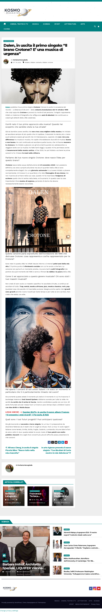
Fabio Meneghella (25, 571)
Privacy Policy (95, 604)
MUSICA (35, 24)
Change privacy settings (9, 611)
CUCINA (7, 29)
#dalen (27, 62)
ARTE (83, 24)
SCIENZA (46, 24)
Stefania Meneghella (20, 60)
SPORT (57, 24)
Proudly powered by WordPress (11, 602)
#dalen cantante (36, 62)
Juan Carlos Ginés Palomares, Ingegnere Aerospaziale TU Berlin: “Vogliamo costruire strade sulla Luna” (81, 548)
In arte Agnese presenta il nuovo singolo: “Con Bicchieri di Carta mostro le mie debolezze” (56, 450)
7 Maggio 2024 (10, 571)
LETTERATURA (70, 24)
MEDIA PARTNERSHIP (82, 604)
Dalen (7, 107)
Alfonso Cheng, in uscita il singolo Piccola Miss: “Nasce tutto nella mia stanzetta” (21, 450)
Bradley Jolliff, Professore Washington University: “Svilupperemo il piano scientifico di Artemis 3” (81, 574)
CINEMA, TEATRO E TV (19, 24)
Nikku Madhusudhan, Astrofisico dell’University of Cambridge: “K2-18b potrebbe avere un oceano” (78, 561)
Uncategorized (8, 41)
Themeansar (42, 602)
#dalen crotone (48, 62)
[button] (95, 26)
